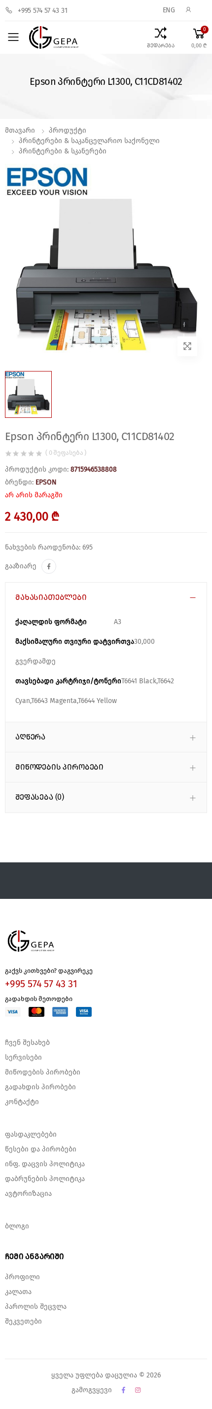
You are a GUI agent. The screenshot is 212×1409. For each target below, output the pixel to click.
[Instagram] (138, 1390)
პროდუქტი (67, 130)
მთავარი (20, 130)
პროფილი (22, 1277)
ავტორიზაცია (28, 1193)
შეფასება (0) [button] (39, 797)
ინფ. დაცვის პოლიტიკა (45, 1164)
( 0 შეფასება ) (65, 453)
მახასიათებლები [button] (51, 597)
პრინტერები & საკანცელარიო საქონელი (89, 141)
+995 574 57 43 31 (43, 10)
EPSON (46, 482)
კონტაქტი (22, 1102)
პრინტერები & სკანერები (62, 151)
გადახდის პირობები (40, 1087)
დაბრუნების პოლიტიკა (45, 1179)
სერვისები (23, 1057)
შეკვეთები (23, 1321)
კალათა (18, 1292)
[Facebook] (48, 566)
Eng (169, 10)
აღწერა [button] (30, 737)
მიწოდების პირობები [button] (59, 767)
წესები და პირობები (40, 1149)
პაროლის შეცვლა (36, 1306)
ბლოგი (17, 1226)
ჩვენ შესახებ (27, 1042)
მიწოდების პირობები (42, 1072)
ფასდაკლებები (31, 1134)
